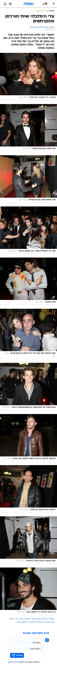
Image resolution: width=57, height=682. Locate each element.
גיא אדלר (34, 622)
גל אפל (41, 622)
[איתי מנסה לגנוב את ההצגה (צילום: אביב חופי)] (28, 127)
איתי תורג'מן (40, 619)
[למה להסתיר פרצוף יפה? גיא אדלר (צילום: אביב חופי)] (28, 539)
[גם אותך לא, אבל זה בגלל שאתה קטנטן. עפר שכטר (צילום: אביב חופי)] (28, 437)
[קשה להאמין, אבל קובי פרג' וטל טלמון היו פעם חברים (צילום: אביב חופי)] (28, 334)
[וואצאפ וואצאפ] (10, 3)
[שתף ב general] (5, 3)
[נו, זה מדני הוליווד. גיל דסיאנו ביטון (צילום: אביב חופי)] (28, 591)
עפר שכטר (49, 622)
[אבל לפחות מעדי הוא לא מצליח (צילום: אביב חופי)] (28, 178)
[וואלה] (28, 3)
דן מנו (12, 619)
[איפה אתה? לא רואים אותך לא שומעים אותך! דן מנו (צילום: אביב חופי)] (28, 386)
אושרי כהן (50, 619)
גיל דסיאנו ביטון (23, 622)
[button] (45, 3)
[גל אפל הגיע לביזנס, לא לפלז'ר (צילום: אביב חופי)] (28, 488)
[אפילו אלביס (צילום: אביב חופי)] (28, 281)
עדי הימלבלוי (29, 619)
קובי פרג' (19, 619)
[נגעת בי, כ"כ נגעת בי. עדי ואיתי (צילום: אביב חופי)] (28, 76)
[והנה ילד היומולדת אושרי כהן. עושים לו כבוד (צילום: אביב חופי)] (28, 230)
